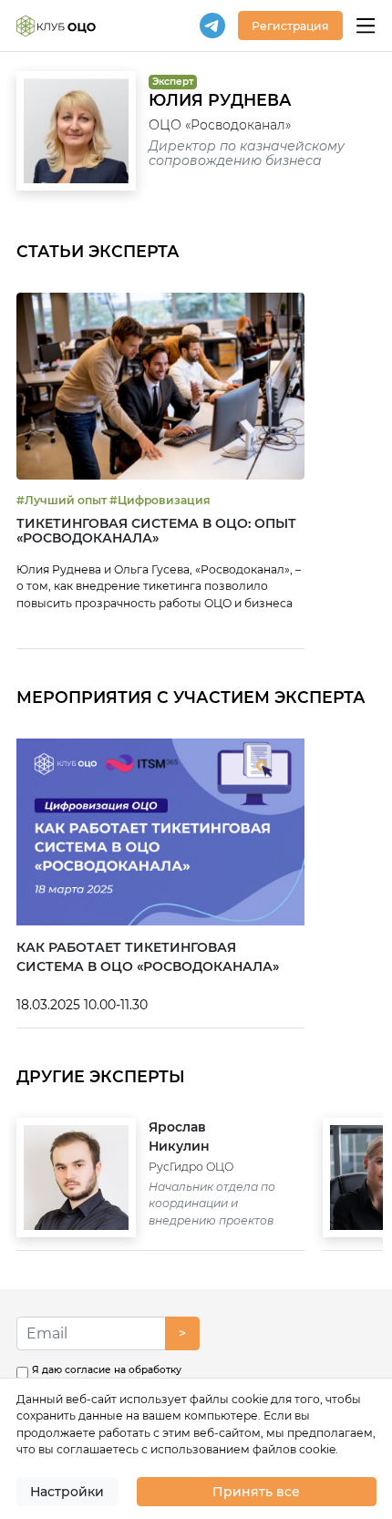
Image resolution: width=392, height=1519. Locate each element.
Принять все (256, 1491)
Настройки (67, 1491)
